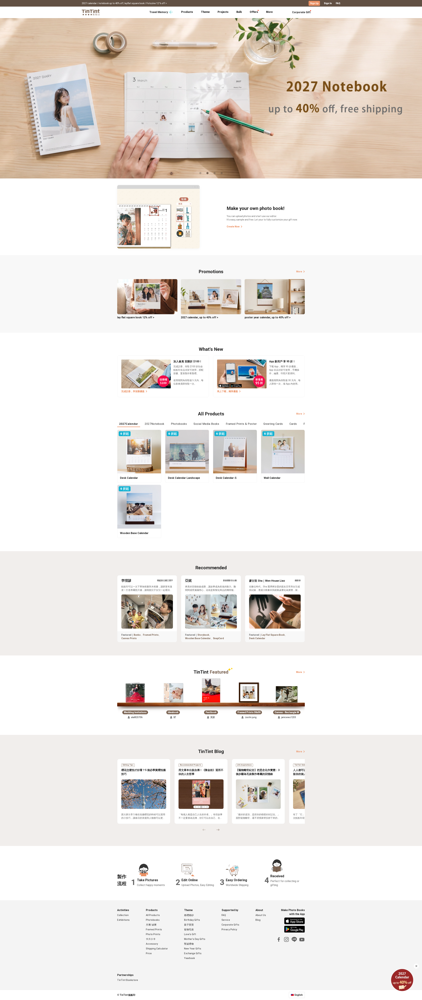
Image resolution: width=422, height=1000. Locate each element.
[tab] (187, 12)
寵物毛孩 (189, 929)
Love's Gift (190, 934)
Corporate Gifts (230, 924)
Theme (205, 12)
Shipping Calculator (157, 948)
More (299, 271)
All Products (153, 915)
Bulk (239, 12)
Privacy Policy (229, 929)
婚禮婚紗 (189, 915)
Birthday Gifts (192, 920)
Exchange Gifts (192, 953)
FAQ (338, 3)
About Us (261, 915)
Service (226, 920)
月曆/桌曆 (151, 924)
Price (149, 953)
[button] (135, 693)
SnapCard (218, 638)
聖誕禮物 (189, 943)
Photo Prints (153, 934)
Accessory (152, 943)
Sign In (328, 3)
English (299, 995)
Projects (223, 12)
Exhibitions (123, 920)
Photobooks (153, 920)
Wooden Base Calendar (198, 638)
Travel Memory (158, 12)
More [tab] (269, 12)
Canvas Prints (129, 638)
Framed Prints (151, 635)
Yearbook (189, 958)
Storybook (203, 635)
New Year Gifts (192, 948)
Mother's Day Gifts (194, 939)
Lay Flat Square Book (273, 635)
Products (187, 12)
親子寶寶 (189, 924)
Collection (123, 915)
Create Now (233, 226)
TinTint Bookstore (127, 980)
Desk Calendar (257, 638)
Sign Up (314, 3)
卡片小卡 (150, 939)
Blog (258, 920)
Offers (254, 12)
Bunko (137, 635)
